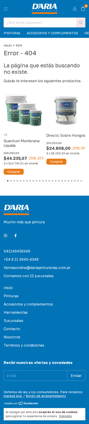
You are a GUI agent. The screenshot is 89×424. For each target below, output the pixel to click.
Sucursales (13, 320)
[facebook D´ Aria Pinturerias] (15, 235)
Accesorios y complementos (52, 33)
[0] (83, 9)
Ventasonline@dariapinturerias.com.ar (37, 267)
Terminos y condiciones (24, 345)
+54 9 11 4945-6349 (21, 259)
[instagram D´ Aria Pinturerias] (5, 235)
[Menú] (6, 9)
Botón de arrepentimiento (46, 396)
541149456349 (17, 251)
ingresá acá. (13, 396)
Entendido (65, 416)
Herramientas (16, 312)
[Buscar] (80, 22)
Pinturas (12, 33)
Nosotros (12, 337)
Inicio (8, 45)
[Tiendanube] (21, 404)
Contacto (12, 329)
